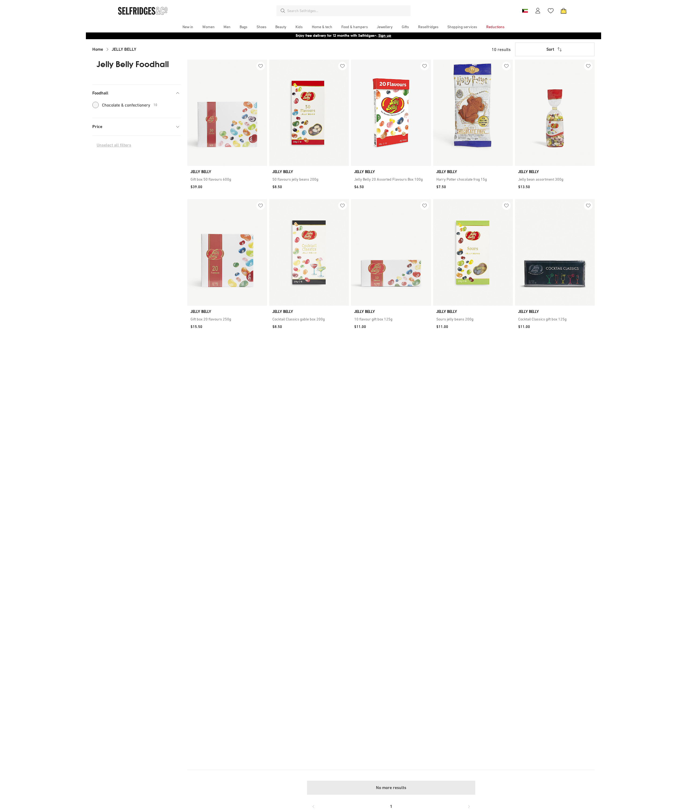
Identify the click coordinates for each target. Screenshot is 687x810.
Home (97, 49)
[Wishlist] (550, 10)
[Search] (283, 10)
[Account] (537, 10)
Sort (550, 49)
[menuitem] (187, 26)
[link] (227, 179)
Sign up (384, 35)
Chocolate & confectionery (129, 105)
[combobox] (347, 10)
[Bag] (563, 10)
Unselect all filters (114, 145)
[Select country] (525, 10)
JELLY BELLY (124, 49)
